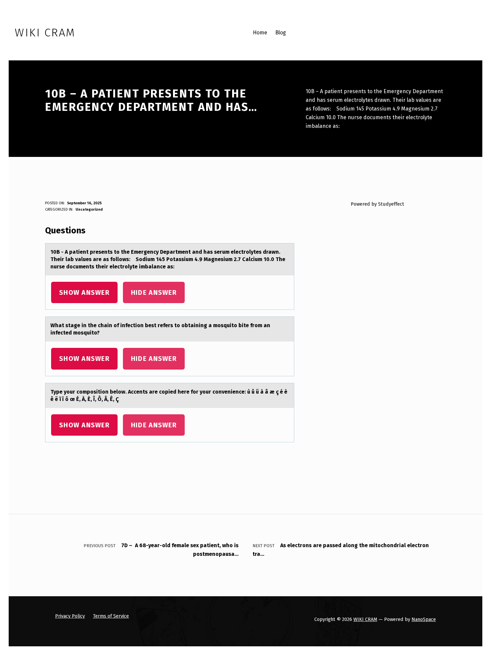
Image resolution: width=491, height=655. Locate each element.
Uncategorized (89, 209)
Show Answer (84, 292)
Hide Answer (154, 292)
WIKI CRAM (365, 619)
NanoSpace (424, 619)
